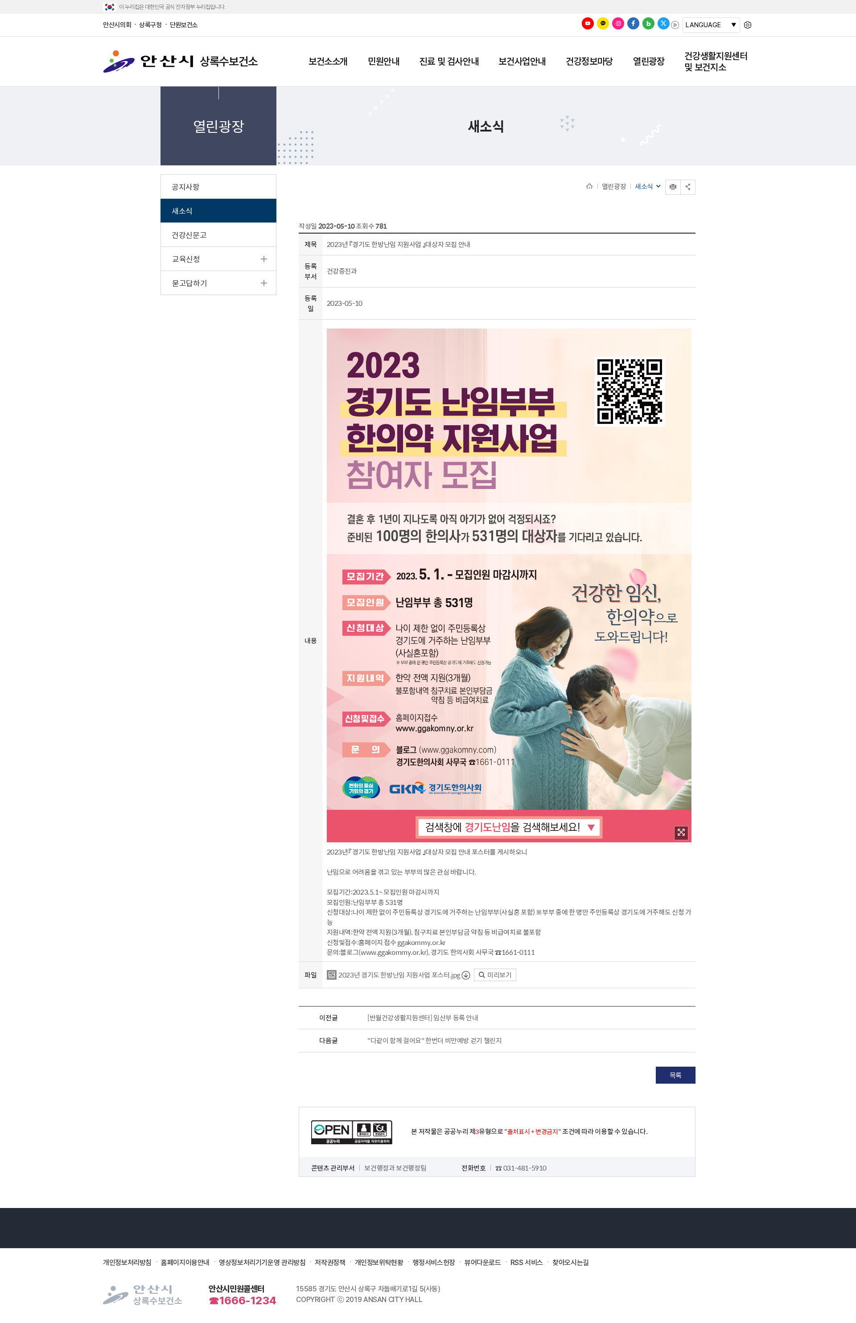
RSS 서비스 (526, 1262)
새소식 (182, 211)
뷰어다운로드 (483, 1262)
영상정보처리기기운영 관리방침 (262, 1262)
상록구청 (150, 25)
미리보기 (498, 975)
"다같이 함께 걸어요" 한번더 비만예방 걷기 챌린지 (434, 1040)
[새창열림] (588, 23)
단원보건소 (184, 25)
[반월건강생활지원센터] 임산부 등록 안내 (422, 1018)
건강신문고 (189, 235)
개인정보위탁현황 (379, 1262)
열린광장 (614, 186)
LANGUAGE (703, 25)
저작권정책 (330, 1262)
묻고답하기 (189, 283)
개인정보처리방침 (127, 1262)
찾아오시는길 (570, 1262)
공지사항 (186, 187)
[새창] (681, 833)
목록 (676, 1075)
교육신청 (186, 259)
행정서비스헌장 (434, 1262)
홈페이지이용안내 (185, 1262)
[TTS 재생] (675, 25)
